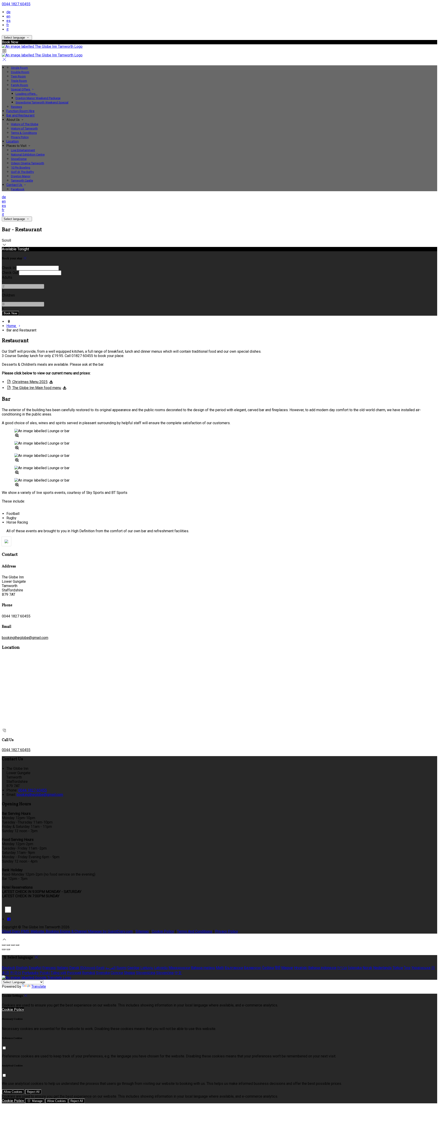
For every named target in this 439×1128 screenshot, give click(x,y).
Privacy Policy (20, 137)
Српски (117, 973)
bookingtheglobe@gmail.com (25, 637)
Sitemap (142, 931)
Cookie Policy (163, 931)
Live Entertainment (23, 150)
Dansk (74, 968)
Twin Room (18, 76)
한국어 (15, 973)
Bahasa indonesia (322, 968)
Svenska (103, 973)
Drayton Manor (20, 176)
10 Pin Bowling (20, 167)
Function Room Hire (20, 111)
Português (30, 973)
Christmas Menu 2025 (29, 382)
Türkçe (398, 968)
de (8, 12)
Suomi (121, 968)
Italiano (62, 968)
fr (7, 25)
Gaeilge (133, 968)
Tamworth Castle (22, 180)
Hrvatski (300, 968)
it (7, 29)
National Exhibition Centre (28, 154)
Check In (9, 268)
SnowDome (19, 159)
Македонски (179, 968)
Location (12, 141)
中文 (178, 973)
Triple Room (19, 80)
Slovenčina (165, 973)
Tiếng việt (58, 973)
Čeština (268, 968)
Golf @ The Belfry (22, 172)
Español (35, 968)
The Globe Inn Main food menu (36, 388)
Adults (7, 277)
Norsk (367, 968)
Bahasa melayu (203, 968)
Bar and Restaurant (20, 115)
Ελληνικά (87, 968)
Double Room (20, 72)
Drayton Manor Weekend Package (38, 98)
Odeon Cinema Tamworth (27, 163)
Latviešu (161, 968)
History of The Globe (24, 124)
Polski (45, 973)
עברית (342, 968)
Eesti (100, 968)
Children (8, 295)
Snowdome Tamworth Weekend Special (42, 102)
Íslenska (355, 968)
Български (234, 968)
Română (88, 973)
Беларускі (252, 968)
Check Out (10, 272)
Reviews (16, 107)
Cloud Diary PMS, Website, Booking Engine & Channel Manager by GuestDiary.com (67, 931)
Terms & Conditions (24, 133)
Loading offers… (26, 93)
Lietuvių (146, 968)
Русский (74, 973)
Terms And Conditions (194, 931)
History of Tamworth (24, 128)
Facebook (17, 189)
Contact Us (14, 185)
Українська (420, 968)
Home (11, 326)
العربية (110, 968)
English (22, 968)
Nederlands (382, 968)
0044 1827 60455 (16, 4)
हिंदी (277, 968)
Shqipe (129, 973)
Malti (220, 968)
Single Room (19, 67)
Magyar (287, 968)
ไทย (407, 968)
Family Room (19, 85)
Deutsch (8, 968)
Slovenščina (145, 973)
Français (49, 968)
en (8, 16)
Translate (38, 986)
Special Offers (21, 89)
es (8, 21)
